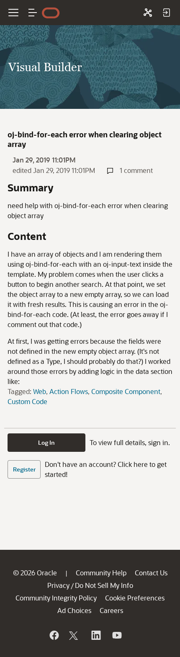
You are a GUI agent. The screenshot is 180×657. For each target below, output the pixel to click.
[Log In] (166, 12)
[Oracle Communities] (148, 13)
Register (24, 469)
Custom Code (27, 401)
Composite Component (125, 391)
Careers (111, 610)
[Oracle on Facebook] (53, 635)
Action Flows (68, 391)
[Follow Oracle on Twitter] (74, 635)
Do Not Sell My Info (104, 585)
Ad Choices (74, 610)
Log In (46, 442)
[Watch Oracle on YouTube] (116, 635)
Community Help (101, 572)
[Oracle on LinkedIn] (95, 635)
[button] (32, 12)
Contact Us (151, 572)
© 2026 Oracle (35, 572)
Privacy (58, 585)
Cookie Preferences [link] (135, 597)
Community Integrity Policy (56, 597)
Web (39, 391)
